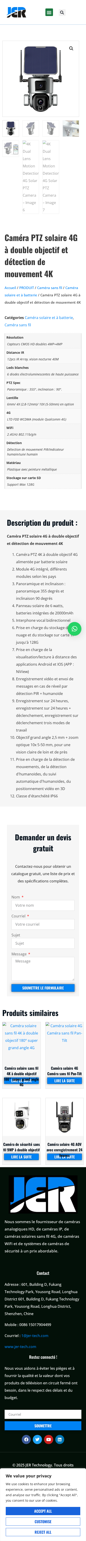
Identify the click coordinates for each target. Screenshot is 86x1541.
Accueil (10, 287)
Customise (43, 1521)
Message (19, 954)
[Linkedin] (59, 1439)
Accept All (43, 1511)
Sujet (15, 935)
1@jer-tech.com (34, 1335)
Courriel (18, 916)
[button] (49, 12)
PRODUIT (26, 287)
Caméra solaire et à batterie (49, 317)
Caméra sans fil (49, 287)
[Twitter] (37, 1439)
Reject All (43, 1532)
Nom (16, 897)
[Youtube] (48, 1439)
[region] (43, 1504)
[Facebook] (26, 1439)
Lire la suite (64, 1080)
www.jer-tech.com (20, 1346)
